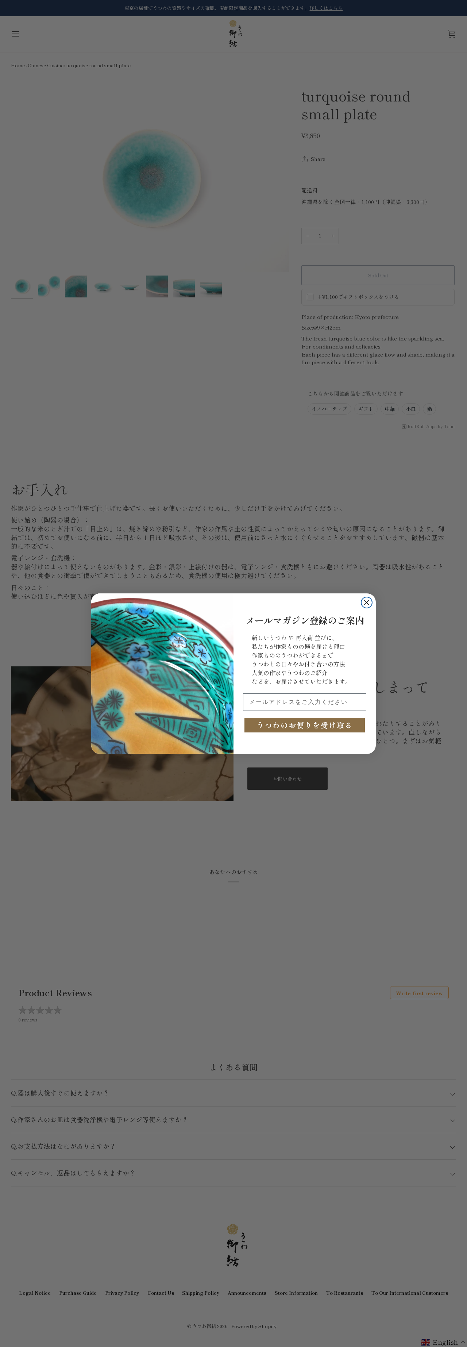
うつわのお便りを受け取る (304, 725)
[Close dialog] (366, 602)
